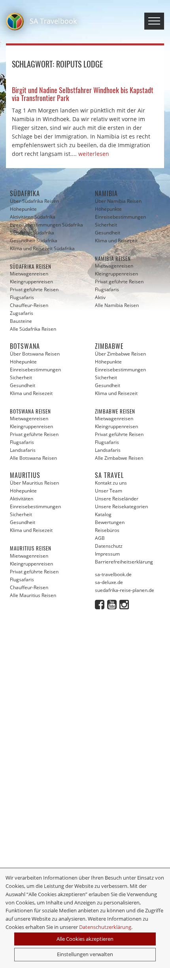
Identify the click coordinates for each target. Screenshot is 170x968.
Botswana (25, 346)
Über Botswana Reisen (35, 353)
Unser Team (108, 490)
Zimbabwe (109, 346)
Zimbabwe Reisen (115, 411)
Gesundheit (107, 232)
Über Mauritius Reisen (34, 482)
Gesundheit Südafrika (33, 240)
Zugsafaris (21, 313)
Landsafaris (23, 450)
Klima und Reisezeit (116, 240)
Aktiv (100, 297)
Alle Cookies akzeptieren (85, 938)
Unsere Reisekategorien (121, 506)
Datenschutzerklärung (105, 927)
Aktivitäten (21, 498)
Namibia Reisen (113, 258)
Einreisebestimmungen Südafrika (46, 224)
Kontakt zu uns (111, 482)
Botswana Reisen (30, 411)
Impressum (107, 553)
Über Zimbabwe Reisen (120, 353)
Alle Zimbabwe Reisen (119, 458)
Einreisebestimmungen (120, 216)
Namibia (106, 193)
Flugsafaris (22, 297)
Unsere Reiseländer (116, 498)
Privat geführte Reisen (34, 289)
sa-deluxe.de (109, 582)
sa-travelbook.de (113, 574)
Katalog (103, 514)
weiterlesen (93, 153)
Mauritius (25, 475)
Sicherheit (106, 224)
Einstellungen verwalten (85, 954)
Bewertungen (110, 522)
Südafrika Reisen (30, 266)
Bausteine (21, 321)
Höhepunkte (23, 209)
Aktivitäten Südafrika (32, 216)
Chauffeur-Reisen (29, 305)
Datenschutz (109, 546)
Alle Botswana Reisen (33, 458)
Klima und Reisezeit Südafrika (42, 248)
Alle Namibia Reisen (117, 305)
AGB (100, 538)
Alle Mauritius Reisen (33, 595)
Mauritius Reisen (30, 548)
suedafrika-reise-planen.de (124, 590)
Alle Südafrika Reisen (33, 329)
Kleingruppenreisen (31, 281)
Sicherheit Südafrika (32, 232)
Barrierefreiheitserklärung (124, 561)
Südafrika (25, 193)
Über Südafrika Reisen (34, 201)
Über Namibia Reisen (118, 201)
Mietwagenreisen (29, 273)
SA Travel (109, 475)
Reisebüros (107, 530)
